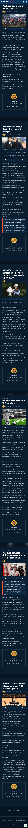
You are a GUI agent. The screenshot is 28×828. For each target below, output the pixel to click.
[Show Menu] (26, 2)
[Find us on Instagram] (13, 824)
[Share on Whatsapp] (17, 29)
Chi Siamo (9, 810)
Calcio (7, 124)
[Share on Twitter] (11, 29)
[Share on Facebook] (5, 29)
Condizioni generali (16, 810)
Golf (6, 267)
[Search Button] (23, 2)
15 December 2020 (17, 11)
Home (3, 124)
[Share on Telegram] (23, 29)
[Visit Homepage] (7, 2)
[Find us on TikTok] (15, 824)
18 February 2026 (16, 406)
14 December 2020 (17, 560)
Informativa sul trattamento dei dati (10, 811)
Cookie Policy (22, 811)
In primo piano (8, 550)
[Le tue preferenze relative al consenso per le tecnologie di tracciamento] (25, 825)
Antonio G (9, 11)
